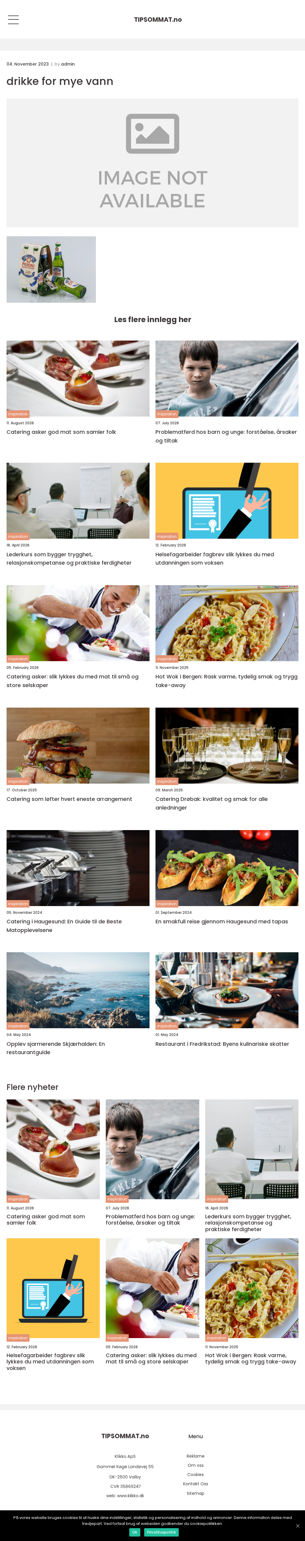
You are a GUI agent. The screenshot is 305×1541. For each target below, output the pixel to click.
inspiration (18, 414)
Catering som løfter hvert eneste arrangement (69, 799)
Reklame (196, 1456)
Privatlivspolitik (161, 1532)
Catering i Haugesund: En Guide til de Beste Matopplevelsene (64, 926)
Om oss (196, 1465)
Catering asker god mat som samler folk (61, 432)
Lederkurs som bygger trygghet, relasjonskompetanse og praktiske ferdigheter (69, 559)
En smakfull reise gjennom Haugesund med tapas (221, 921)
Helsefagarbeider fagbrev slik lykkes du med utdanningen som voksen (214, 559)
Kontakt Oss (195, 1484)
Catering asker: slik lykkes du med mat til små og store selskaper (73, 681)
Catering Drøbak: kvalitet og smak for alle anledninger (211, 803)
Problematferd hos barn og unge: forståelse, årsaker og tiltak (226, 436)
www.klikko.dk (130, 1496)
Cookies (195, 1475)
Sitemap (195, 1493)
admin (68, 64)
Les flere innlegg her (152, 319)
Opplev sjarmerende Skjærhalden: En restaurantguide (56, 1048)
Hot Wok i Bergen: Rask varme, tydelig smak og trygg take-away (226, 681)
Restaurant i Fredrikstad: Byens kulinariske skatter (222, 1044)
